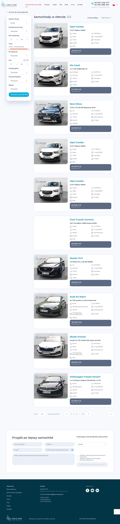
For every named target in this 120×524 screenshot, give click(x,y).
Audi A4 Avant (78, 296)
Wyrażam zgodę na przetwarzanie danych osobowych (92, 456)
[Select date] (72, 450)
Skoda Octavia (78, 336)
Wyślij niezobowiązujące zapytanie (92, 464)
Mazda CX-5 (76, 258)
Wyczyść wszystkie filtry (19, 94)
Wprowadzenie (11, 489)
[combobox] (57, 450)
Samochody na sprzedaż (33, 4)
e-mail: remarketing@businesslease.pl (51, 494)
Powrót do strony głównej (18, 12)
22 (83, 414)
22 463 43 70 (44, 489)
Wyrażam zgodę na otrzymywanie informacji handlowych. (90, 459)
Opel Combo (77, 26)
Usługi (55, 4)
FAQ (60, 4)
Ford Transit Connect (82, 219)
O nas (72, 4)
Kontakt (80, 4)
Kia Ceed (75, 65)
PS (27, 60)
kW (24, 60)
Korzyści (47, 4)
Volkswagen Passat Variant (85, 376)
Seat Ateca (76, 104)
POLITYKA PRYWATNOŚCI (87, 519)
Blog (66, 4)
